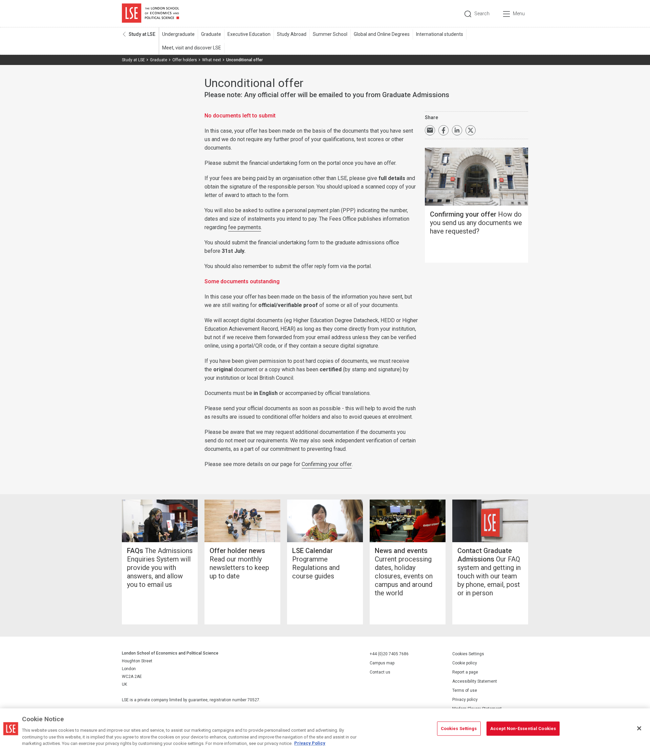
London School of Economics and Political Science (150, 13)
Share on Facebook (443, 130)
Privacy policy (465, 699)
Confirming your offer (327, 464)
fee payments (244, 227)
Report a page (465, 672)
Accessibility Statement (474, 681)
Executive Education (249, 34)
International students (439, 34)
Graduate (211, 34)
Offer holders (184, 60)
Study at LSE (142, 34)
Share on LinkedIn (457, 130)
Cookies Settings (468, 654)
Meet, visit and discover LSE (191, 47)
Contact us (380, 672)
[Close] (639, 728)
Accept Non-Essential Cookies (523, 728)
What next (211, 60)
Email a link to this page (430, 130)
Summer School (330, 34)
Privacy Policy (309, 743)
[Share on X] (470, 130)
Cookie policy (464, 663)
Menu (519, 13)
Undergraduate (178, 34)
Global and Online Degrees (382, 34)
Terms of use (464, 690)
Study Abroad (291, 34)
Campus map (382, 663)
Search (482, 13)
